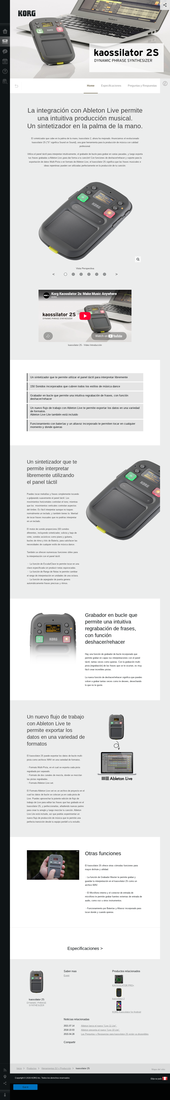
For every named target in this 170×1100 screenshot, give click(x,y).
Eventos (6, 62)
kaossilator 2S (83, 1068)
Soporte (6, 71)
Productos (6, 42)
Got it (25, 1087)
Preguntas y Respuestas (142, 85)
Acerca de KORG (6, 1095)
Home (90, 85)
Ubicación (6, 1076)
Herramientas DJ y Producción (56, 1068)
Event (66, 975)
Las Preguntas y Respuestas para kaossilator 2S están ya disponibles (115, 1034)
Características (6, 52)
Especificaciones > (85, 948)
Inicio (6, 31)
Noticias (6, 1070)
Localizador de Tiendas (6, 82)
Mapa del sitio (158, 1069)
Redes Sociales (6, 1083)
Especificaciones (111, 85)
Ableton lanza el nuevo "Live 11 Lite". (99, 1026)
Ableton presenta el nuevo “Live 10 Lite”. (100, 1030)
